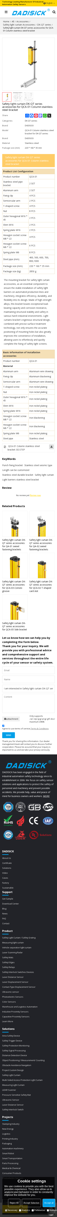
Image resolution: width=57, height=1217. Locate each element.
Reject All (14, 1203)
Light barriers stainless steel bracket (20, 479)
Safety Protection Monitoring (15, 1045)
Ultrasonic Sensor (10, 1099)
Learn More (7, 1021)
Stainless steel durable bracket (17, 474)
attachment (12, 719)
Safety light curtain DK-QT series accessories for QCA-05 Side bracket (14, 626)
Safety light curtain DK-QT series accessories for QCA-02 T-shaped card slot (41, 586)
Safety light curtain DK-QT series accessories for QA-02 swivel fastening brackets (41, 544)
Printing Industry (10, 1138)
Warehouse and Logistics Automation (20, 1006)
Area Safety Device (11, 1035)
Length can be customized (15, 470)
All (13, 21)
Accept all (49, 1203)
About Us (6, 858)
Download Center (10, 903)
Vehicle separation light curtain (16, 947)
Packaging (7, 1143)
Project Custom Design (13, 1070)
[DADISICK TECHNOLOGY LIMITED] (31, 12)
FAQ (4, 918)
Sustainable (7, 887)
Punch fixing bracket (12, 465)
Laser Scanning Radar (12, 952)
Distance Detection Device (14, 1055)
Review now (35, 495)
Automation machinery (12, 1148)
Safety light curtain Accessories (19, 24)
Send (8, 735)
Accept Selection (31, 1203)
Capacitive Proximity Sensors (15, 1016)
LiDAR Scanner (9, 1089)
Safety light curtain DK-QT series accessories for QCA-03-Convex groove (14, 586)
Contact (5, 923)
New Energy (7, 1128)
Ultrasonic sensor (10, 991)
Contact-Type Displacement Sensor (18, 986)
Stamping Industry (10, 1123)
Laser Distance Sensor (13, 977)
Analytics (26, 1210)
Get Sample (7, 898)
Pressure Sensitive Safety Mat (16, 1094)
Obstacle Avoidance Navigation (16, 1065)
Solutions (6, 868)
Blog (4, 908)
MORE (46, 796)
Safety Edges (8, 962)
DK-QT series (44, 24)
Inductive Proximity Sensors (15, 1011)
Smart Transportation (12, 1158)
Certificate (7, 863)
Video (5, 872)
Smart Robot (8, 1153)
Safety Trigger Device (12, 1040)
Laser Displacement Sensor (15, 982)
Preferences (39, 1210)
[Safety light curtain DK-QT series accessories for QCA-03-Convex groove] (15, 565)
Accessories (22, 21)
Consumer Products (11, 1173)
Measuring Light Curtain (13, 1085)
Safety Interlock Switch (13, 1109)
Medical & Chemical (11, 1168)
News (5, 913)
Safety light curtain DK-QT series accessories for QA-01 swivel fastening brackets (14, 544)
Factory (5, 882)
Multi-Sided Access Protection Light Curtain (22, 1080)
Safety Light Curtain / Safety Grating (18, 937)
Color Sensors (9, 1001)
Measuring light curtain (13, 942)
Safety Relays (8, 967)
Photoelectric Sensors (12, 996)
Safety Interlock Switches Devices (18, 972)
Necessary (12, 1210)
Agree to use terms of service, (25, 728)
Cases (5, 877)
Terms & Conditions (40, 728)
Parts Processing (10, 1163)
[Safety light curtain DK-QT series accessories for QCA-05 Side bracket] (15, 607)
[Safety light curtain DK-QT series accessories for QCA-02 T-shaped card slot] (42, 565)
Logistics (6, 1133)
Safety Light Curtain (11, 1075)
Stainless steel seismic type (38, 465)
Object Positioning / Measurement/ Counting (23, 1060)
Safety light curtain (44, 474)
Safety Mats (7, 957)
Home (6, 21)
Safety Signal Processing (13, 1050)
